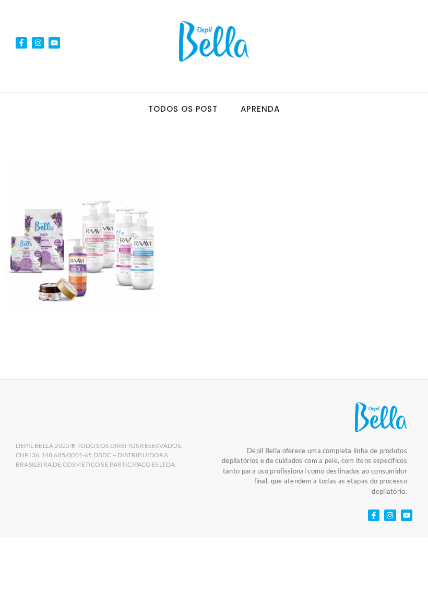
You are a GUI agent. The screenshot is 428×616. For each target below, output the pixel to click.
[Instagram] (37, 43)
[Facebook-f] (21, 43)
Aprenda (260, 108)
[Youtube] (54, 43)
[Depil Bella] (214, 41)
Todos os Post (183, 108)
